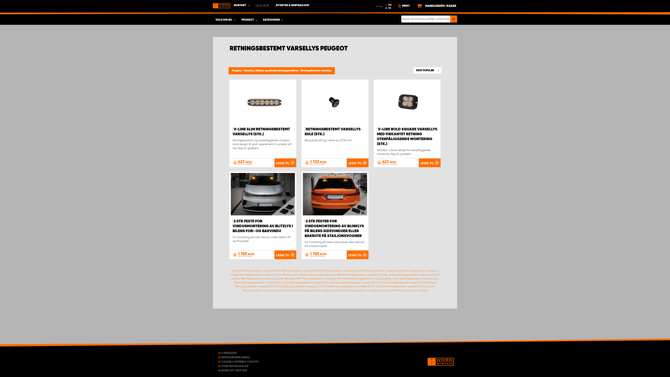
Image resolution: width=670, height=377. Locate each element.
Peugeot (237, 70)
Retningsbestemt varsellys (316, 70)
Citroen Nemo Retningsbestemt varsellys (352, 274)
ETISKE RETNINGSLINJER (234, 366)
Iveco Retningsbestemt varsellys (417, 270)
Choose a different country (240, 361)
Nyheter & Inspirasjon (292, 5)
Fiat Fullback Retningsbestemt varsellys (361, 278)
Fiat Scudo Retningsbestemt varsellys (397, 282)
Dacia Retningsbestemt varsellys (375, 270)
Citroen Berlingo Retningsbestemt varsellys (299, 274)
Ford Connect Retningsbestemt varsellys (343, 286)
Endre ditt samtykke (234, 370)
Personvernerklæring (235, 357)
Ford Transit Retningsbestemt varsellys (292, 286)
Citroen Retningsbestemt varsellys (253, 270)
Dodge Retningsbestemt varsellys (250, 274)
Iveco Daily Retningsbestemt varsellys (355, 290)
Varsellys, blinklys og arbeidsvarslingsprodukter (271, 70)
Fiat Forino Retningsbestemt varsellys (409, 278)
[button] (427, 70)
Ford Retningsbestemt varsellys (334, 270)
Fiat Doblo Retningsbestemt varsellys (300, 282)
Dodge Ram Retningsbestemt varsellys (404, 290)
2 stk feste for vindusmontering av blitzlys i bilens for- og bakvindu (263, 226)
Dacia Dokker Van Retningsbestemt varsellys (303, 290)
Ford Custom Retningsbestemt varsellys (394, 286)
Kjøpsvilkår (229, 353)
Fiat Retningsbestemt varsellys (294, 270)
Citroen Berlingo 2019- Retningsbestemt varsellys (305, 278)
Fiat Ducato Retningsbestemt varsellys (348, 282)
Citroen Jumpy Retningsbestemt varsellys (404, 274)
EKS (389, 8)
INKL (390, 5)
